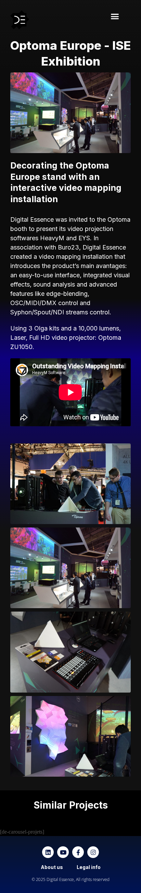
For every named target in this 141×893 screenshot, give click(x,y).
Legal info (89, 867)
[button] (114, 16)
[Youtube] (63, 852)
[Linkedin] (48, 852)
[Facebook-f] (78, 852)
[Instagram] (93, 852)
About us (52, 867)
